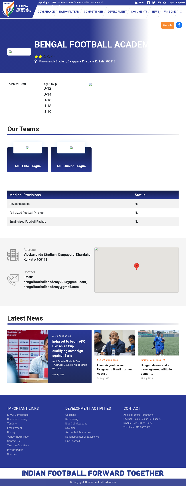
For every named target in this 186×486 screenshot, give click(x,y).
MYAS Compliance (18, 414)
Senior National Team (107, 360)
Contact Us (13, 441)
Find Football (72, 441)
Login (171, 2)
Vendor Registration (18, 436)
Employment (14, 427)
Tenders (12, 423)
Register (180, 2)
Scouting (70, 427)
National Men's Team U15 (153, 360)
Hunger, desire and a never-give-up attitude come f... (156, 369)
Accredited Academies (78, 432)
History (11, 432)
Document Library (17, 419)
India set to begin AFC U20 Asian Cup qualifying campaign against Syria (68, 348)
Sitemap (12, 454)
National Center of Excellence (82, 436)
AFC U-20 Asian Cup (61, 336)
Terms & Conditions (18, 445)
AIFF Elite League (28, 166)
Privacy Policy (15, 449)
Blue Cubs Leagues (76, 423)
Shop (141, 2)
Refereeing (71, 419)
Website (167, 25)
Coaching (70, 414)
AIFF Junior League (71, 166)
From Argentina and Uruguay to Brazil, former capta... (114, 369)
